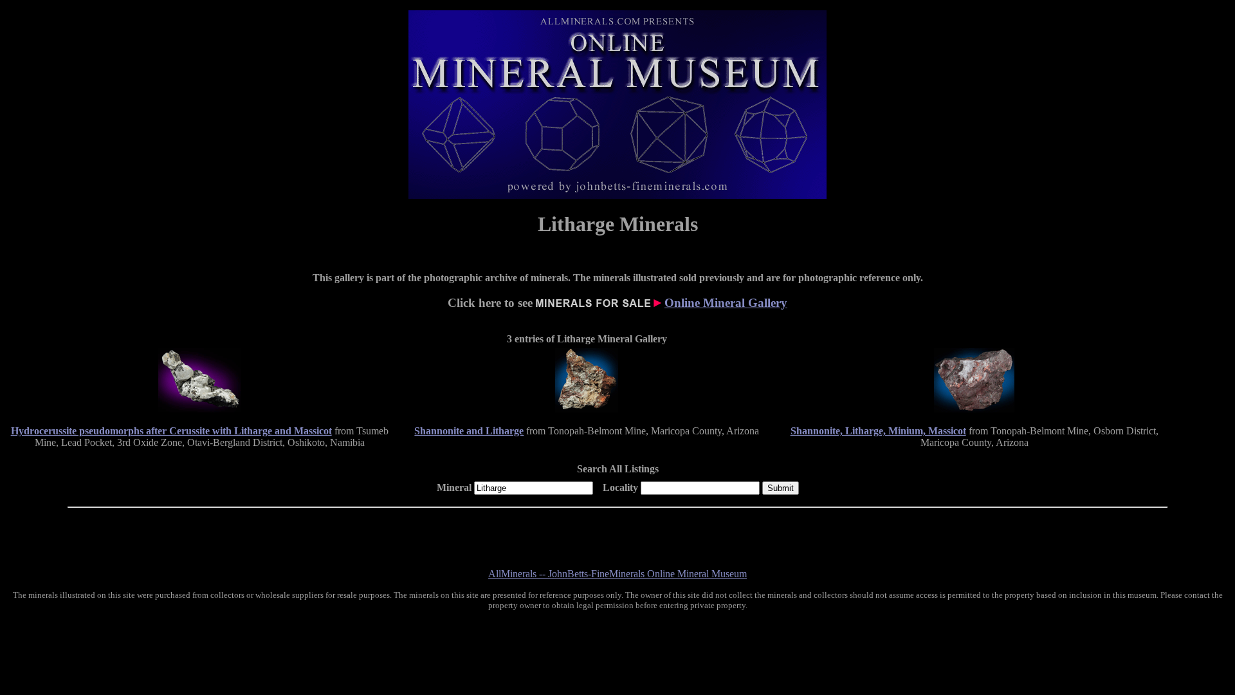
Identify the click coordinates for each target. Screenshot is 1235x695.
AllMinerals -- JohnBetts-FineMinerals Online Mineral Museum (617, 573)
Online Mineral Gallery (725, 303)
